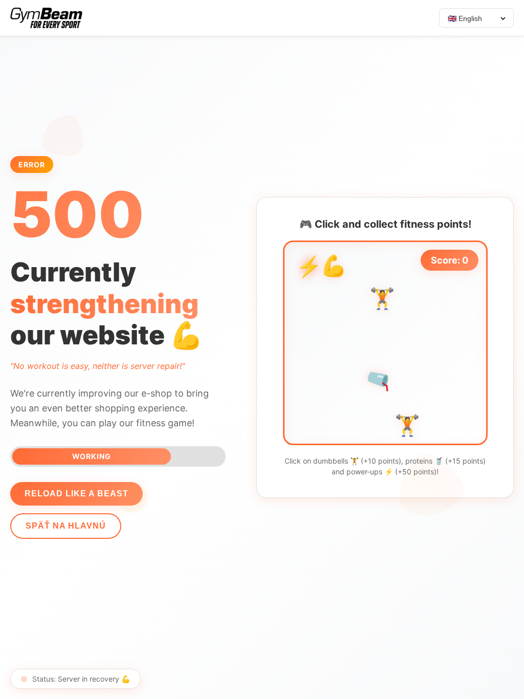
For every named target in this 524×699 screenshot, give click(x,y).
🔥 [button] (435, 382)
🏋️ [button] (382, 301)
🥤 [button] (380, 380)
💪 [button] (333, 268)
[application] (385, 343)
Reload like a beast (76, 493)
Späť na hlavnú (66, 525)
